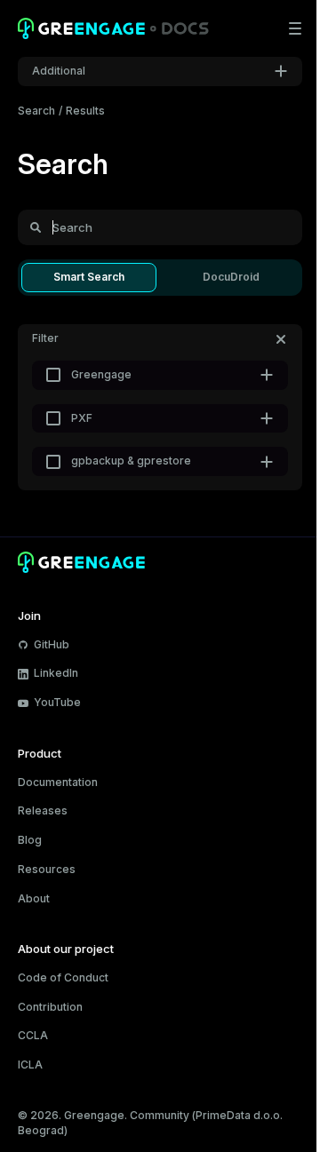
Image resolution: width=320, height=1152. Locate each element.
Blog (30, 839)
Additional (58, 70)
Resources (47, 869)
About (34, 898)
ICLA (30, 1064)
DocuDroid (231, 276)
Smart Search (88, 276)
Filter (45, 338)
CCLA (33, 1035)
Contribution (50, 1006)
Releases (43, 810)
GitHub (51, 644)
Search (36, 110)
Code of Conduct (63, 977)
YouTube (57, 702)
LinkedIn (56, 672)
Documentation (58, 782)
